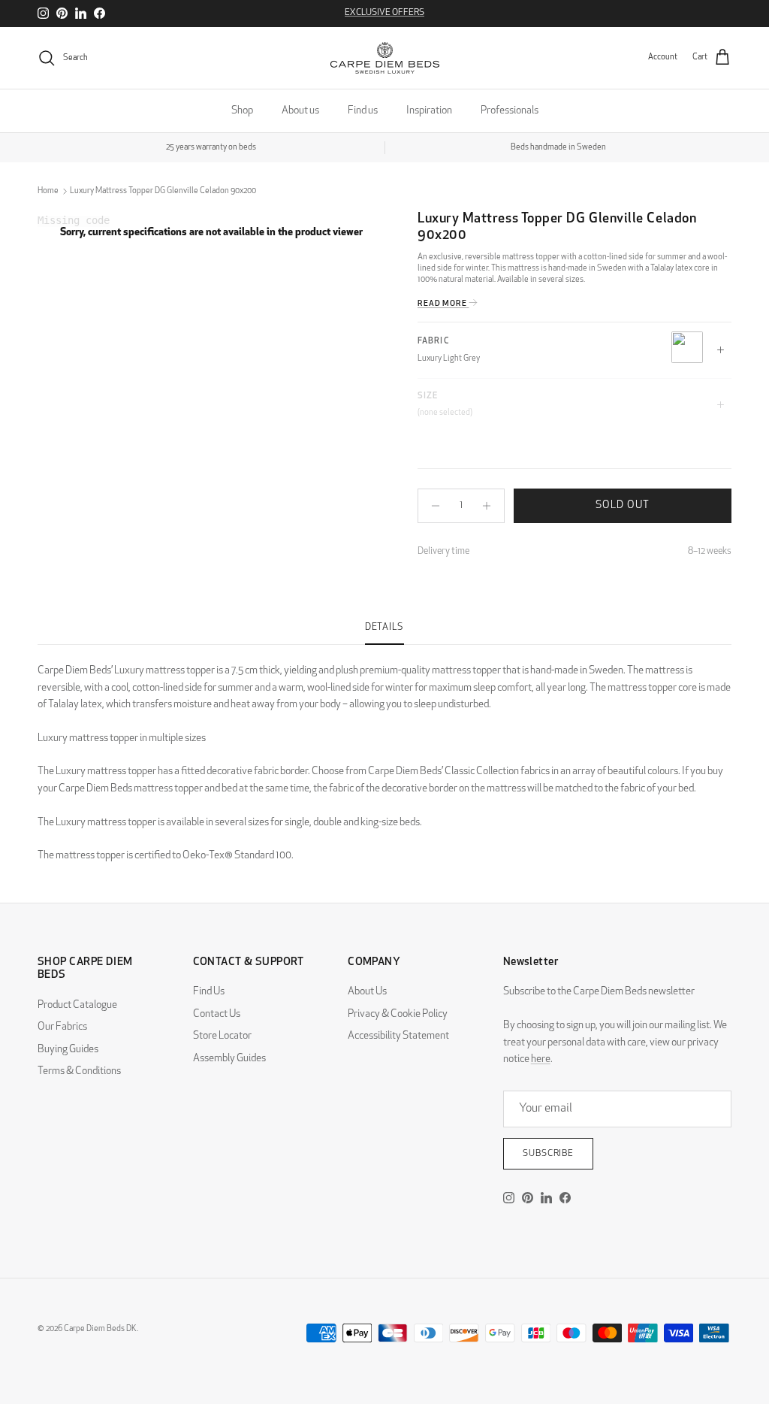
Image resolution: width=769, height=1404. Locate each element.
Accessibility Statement (398, 1036)
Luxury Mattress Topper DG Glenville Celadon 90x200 (163, 191)
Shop (242, 110)
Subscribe (548, 1153)
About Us (367, 991)
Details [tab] (384, 627)
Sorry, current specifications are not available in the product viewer (211, 232)
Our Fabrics (62, 1027)
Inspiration (429, 110)
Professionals (509, 110)
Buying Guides (68, 1049)
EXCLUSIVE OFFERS (384, 12)
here (540, 1059)
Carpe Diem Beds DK (100, 1329)
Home (48, 191)
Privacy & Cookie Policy (398, 1014)
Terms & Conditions (79, 1071)
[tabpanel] (384, 755)
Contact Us (216, 1014)
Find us (363, 110)
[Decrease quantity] (431, 505)
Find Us (209, 991)
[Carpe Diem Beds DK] (384, 58)
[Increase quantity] (491, 505)
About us (300, 110)
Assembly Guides (229, 1058)
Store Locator (222, 1036)
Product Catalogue (77, 1005)
